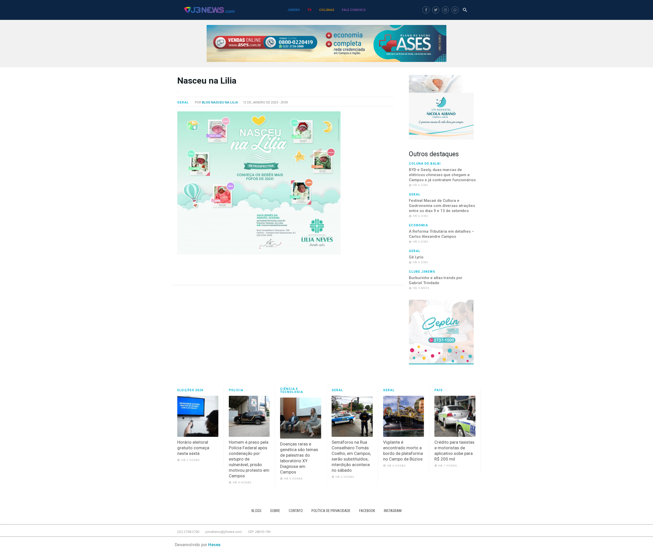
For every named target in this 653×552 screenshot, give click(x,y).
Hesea (214, 544)
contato (296, 511)
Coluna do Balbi (425, 163)
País (438, 390)
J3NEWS (293, 10)
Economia (418, 225)
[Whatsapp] (455, 10)
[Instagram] (445, 10)
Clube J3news (422, 271)
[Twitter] (435, 10)
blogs (256, 511)
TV (309, 10)
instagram (392, 511)
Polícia (236, 390)
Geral (183, 102)
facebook (367, 511)
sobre (275, 511)
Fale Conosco (354, 10)
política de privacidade (330, 511)
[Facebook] (426, 10)
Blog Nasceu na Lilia (220, 102)
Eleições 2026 (190, 390)
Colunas (326, 10)
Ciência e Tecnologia (291, 390)
